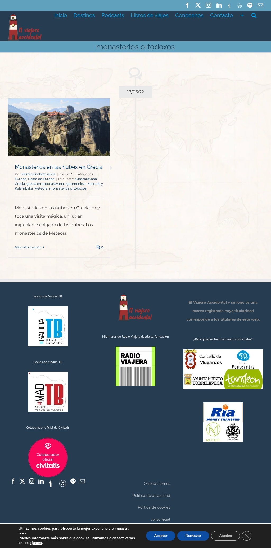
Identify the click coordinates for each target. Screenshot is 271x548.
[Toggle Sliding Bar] (242, 15)
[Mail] (82, 481)
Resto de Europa (41, 179)
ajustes (36, 543)
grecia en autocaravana (45, 184)
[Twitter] (22, 481)
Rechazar (193, 535)
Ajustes (225, 535)
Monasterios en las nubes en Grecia (58, 167)
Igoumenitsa (75, 184)
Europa (20, 179)
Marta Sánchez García (38, 174)
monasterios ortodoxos (68, 188)
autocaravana (86, 179)
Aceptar (160, 535)
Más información (28, 247)
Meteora (41, 188)
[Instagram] (31, 481)
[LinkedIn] (41, 481)
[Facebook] (13, 481)
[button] (253, 15)
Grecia (20, 184)
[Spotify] (73, 481)
